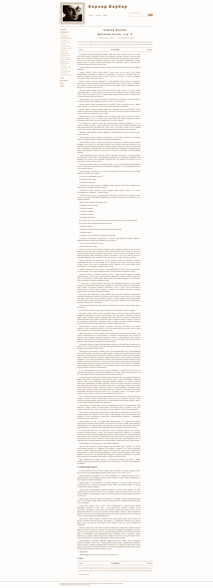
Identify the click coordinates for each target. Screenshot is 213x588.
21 (120, 42)
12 (99, 42)
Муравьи (63, 34)
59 (144, 44)
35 (81, 44)
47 (113, 44)
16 (108, 42)
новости (91, 15)
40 (94, 44)
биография (63, 29)
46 (110, 44)
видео (61, 83)
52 (126, 44)
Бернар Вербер (108, 6)
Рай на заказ (64, 69)
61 (149, 44)
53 (128, 44)
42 (99, 44)
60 (146, 44)
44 (105, 44)
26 (133, 42)
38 (89, 44)
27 (136, 42)
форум (105, 15)
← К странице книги (83, 574)
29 (141, 42)
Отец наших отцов (65, 57)
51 (123, 44)
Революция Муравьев (66, 38)
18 (113, 42)
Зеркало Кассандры (66, 71)
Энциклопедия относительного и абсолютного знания (65, 53)
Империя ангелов (65, 42)
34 (79, 44)
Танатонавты (64, 40)
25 (130, 42)
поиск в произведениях (134, 12)
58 (141, 44)
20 (118, 42)
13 (101, 42)
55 (133, 44)
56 (136, 44)
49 (118, 44)
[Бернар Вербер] (72, 13)
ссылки (62, 85)
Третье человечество (66, 75)
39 (92, 44)
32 (148, 42)
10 (94, 42)
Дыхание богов (64, 50)
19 (115, 42)
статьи (62, 78)
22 (123, 42)
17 (110, 42)
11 (97, 42)
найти (150, 15)
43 (102, 44)
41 (97, 44)
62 (151, 44)
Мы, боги (63, 44)
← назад (80, 49)
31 (146, 42)
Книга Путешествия (66, 67)
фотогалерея (63, 80)
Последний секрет (65, 46)
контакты (98, 15)
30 (143, 42)
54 (131, 44)
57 (138, 44)
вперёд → (150, 49)
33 (151, 42)
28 (138, 42)
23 (125, 42)
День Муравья (64, 36)
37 (87, 44)
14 (104, 42)
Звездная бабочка (65, 63)
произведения (64, 32)
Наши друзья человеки (66, 48)
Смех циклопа (64, 73)
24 (128, 42)
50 (121, 44)
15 (106, 42)
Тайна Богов (64, 65)
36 (84, 44)
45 (107, 44)
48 (115, 44)
